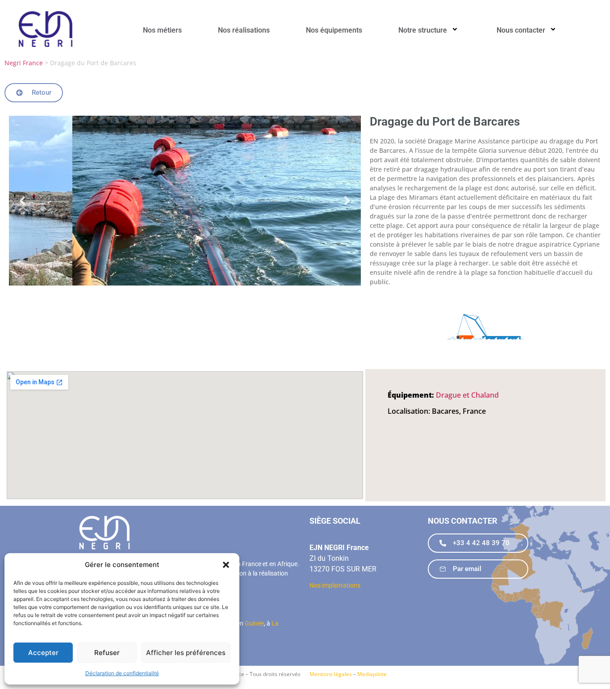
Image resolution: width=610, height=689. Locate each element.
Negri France (23, 63)
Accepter (43, 652)
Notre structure (422, 30)
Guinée (254, 623)
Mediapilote (372, 674)
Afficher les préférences (186, 652)
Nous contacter (521, 30)
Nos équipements (334, 30)
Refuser (107, 652)
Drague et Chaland (467, 395)
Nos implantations (334, 585)
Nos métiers (162, 30)
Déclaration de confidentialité (122, 673)
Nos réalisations (244, 30)
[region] (185, 201)
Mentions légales (330, 674)
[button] (225, 564)
